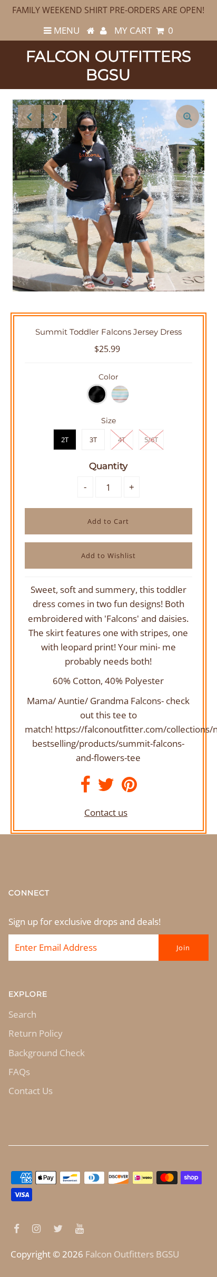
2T (64, 439)
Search (22, 1014)
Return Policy (35, 1033)
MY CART (143, 30)
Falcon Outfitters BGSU (108, 65)
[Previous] (29, 116)
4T (121, 439)
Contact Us (30, 1091)
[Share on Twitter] (105, 788)
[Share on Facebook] (85, 788)
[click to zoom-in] (187, 116)
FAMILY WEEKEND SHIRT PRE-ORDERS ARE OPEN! (108, 10)
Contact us (105, 812)
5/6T (151, 439)
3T (93, 439)
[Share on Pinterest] (129, 788)
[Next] (55, 116)
